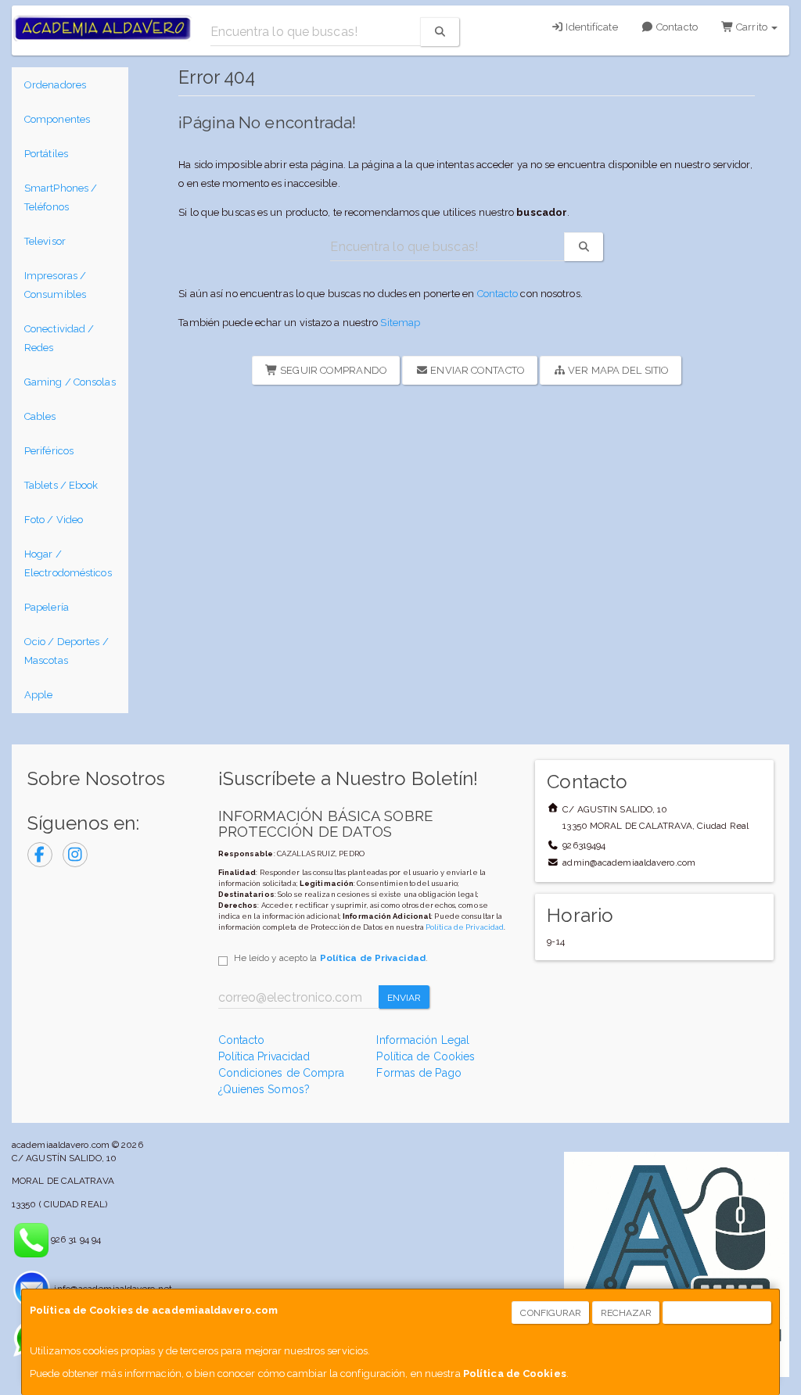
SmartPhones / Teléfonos (60, 197)
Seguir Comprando (332, 370)
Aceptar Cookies (717, 1312)
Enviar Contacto (476, 370)
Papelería (46, 607)
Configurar (550, 1312)
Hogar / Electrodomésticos (68, 563)
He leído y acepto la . (331, 957)
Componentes (57, 119)
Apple (38, 695)
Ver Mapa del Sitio (617, 370)
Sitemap (400, 322)
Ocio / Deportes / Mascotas (66, 651)
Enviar (404, 997)
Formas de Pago (418, 1073)
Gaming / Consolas (70, 382)
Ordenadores (55, 85)
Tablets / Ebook (61, 485)
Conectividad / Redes (59, 338)
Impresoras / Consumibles (55, 285)
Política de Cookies (514, 1373)
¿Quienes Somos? (264, 1089)
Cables (40, 416)
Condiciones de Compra (281, 1073)
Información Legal (422, 1040)
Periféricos (49, 451)
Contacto (676, 27)
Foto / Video (53, 519)
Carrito (752, 27)
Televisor (45, 241)
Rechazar (626, 1312)
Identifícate (590, 27)
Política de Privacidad (465, 927)
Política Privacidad (264, 1056)
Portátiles (46, 154)
